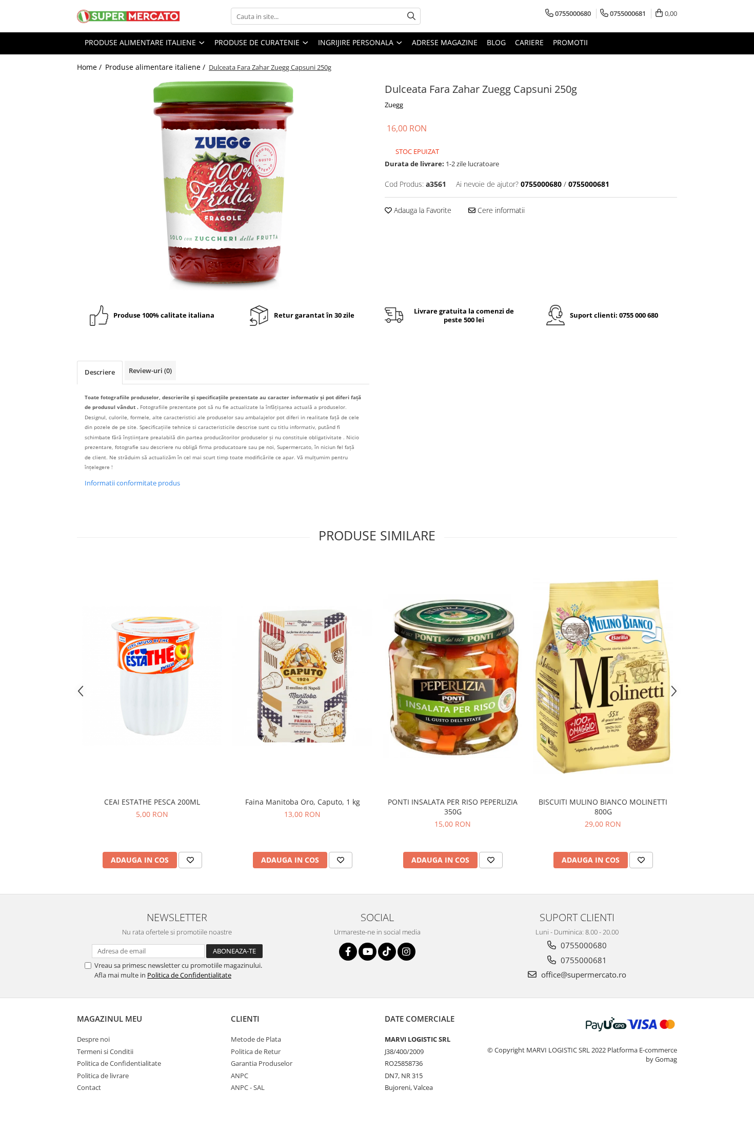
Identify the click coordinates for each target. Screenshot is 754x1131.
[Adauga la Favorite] (190, 860)
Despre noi (93, 1039)
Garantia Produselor (261, 1063)
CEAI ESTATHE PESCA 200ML (152, 802)
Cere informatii (500, 210)
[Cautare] (411, 16)
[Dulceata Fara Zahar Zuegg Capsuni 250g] (223, 185)
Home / (90, 67)
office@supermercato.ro (582, 974)
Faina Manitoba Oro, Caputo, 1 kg (302, 802)
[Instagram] (406, 952)
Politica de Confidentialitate (189, 975)
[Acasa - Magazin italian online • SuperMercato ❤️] (128, 16)
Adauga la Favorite (421, 210)
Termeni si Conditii (105, 1051)
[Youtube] (367, 952)
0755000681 (583, 960)
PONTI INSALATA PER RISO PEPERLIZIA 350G (453, 806)
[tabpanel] (223, 185)
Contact (89, 1087)
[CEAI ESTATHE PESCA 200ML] (152, 676)
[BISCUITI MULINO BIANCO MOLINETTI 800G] (603, 676)
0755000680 (583, 945)
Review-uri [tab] (150, 370)
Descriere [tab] (100, 372)
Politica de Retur (256, 1051)
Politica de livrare (103, 1075)
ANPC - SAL (248, 1087)
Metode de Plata (256, 1039)
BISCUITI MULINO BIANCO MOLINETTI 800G (603, 806)
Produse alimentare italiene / (156, 67)
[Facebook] (348, 952)
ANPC (239, 1075)
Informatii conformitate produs (132, 483)
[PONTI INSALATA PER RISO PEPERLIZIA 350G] (453, 676)
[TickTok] (387, 952)
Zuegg (394, 104)
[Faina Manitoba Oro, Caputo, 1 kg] (302, 676)
